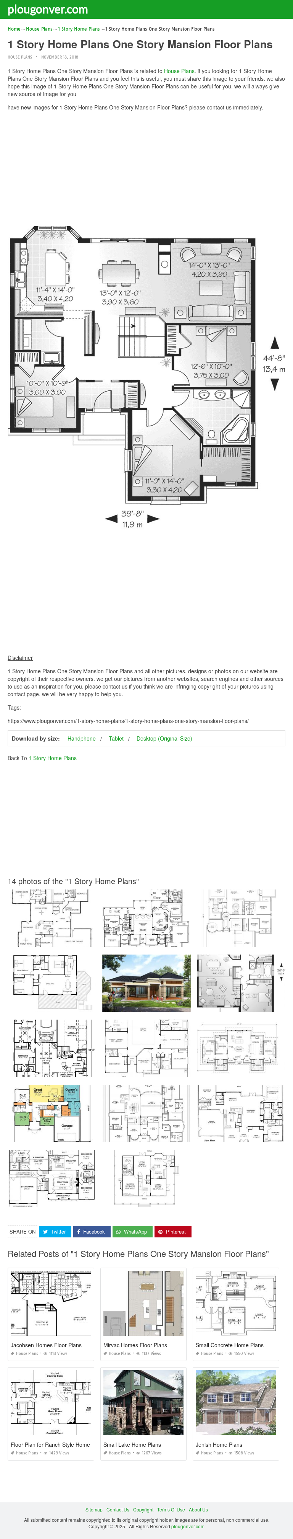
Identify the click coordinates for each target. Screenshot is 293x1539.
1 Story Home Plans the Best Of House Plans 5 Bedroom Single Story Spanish (185, 940)
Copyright (143, 1509)
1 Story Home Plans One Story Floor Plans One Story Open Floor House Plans (90, 940)
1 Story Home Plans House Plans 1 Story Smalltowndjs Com (166, 1135)
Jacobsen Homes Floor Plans (46, 1345)
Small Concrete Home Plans (230, 1345)
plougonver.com (48, 9)
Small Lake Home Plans (132, 1444)
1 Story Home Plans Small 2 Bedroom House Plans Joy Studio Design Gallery (184, 1200)
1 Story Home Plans (53, 758)
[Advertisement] (146, 170)
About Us (198, 1509)
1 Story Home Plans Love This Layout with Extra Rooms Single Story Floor (181, 1070)
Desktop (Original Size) (164, 738)
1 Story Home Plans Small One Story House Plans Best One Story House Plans (91, 1200)
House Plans (20, 57)
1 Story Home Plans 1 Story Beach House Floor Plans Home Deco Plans (84, 1005)
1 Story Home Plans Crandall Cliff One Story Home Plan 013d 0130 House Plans (93, 1070)
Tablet (116, 738)
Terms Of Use (171, 1509)
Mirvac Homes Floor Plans (135, 1345)
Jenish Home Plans (219, 1444)
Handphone (82, 738)
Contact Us (117, 1509)
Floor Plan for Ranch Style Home (50, 1444)
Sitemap (94, 1509)
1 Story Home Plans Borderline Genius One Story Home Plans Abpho (81, 1135)
